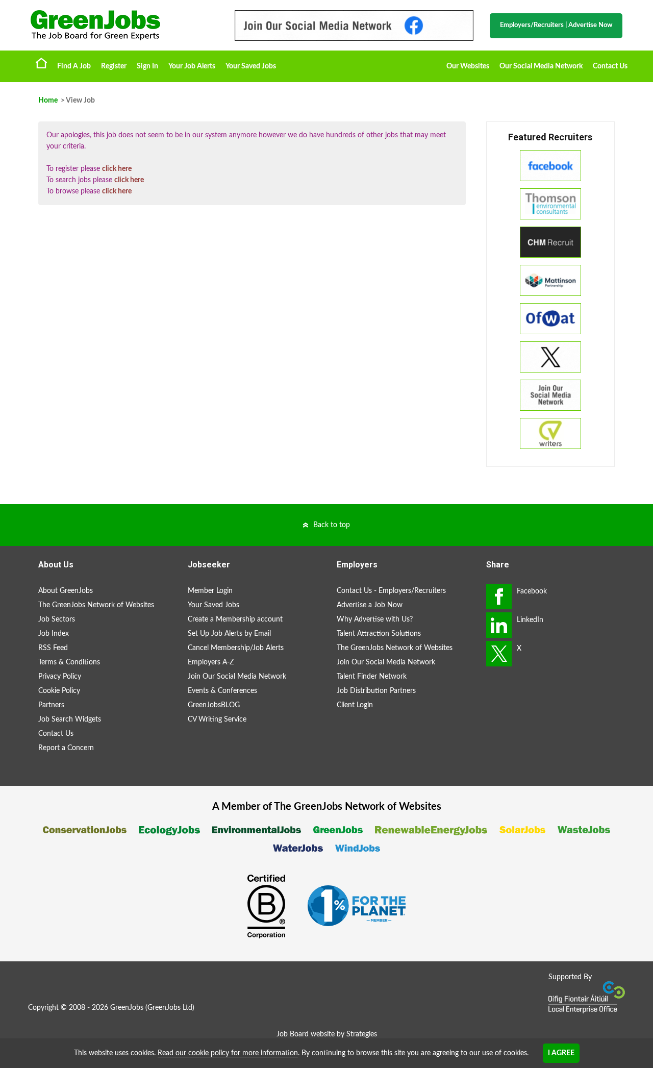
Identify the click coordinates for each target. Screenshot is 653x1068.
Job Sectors (56, 619)
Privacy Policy (59, 676)
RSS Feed (53, 648)
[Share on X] (499, 653)
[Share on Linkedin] (499, 625)
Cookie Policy (59, 690)
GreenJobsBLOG (214, 705)
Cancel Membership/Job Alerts (236, 648)
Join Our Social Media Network (237, 676)
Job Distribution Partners (376, 690)
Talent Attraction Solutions (379, 633)
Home (41, 63)
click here (117, 168)
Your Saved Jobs (250, 66)
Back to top (331, 525)
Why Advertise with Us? (375, 619)
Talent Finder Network (372, 676)
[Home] (122, 25)
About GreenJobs (65, 590)
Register (114, 66)
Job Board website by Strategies (327, 1034)
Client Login (355, 705)
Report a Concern (66, 748)
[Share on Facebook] (499, 596)
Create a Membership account (235, 619)
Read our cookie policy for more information (228, 1053)
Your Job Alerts (191, 66)
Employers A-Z (211, 662)
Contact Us (610, 66)
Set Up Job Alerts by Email (229, 633)
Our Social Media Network (541, 66)
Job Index (53, 633)
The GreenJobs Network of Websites (96, 605)
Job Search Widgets (69, 719)
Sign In (147, 66)
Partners (51, 705)
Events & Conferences (222, 690)
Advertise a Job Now (370, 605)
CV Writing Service (217, 719)
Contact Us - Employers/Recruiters (391, 590)
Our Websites (467, 66)
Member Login (210, 590)
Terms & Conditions (69, 662)
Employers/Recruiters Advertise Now (556, 25)
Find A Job (74, 66)
